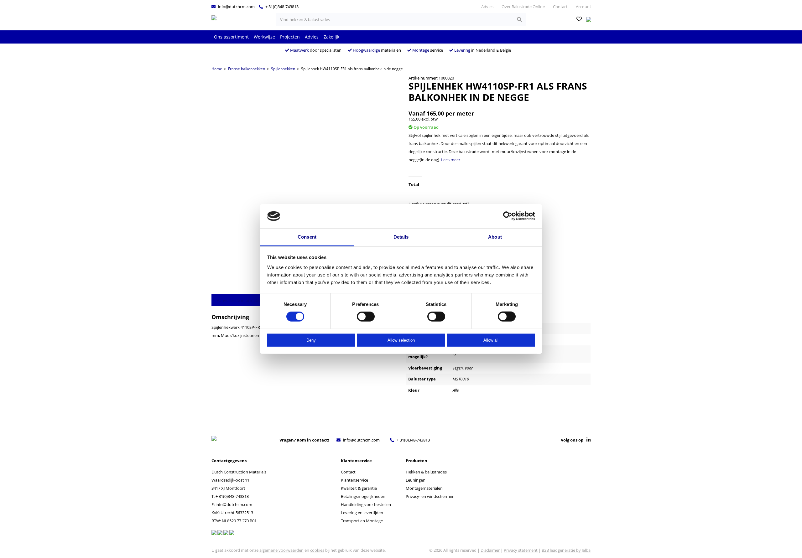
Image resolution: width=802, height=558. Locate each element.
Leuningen (415, 480)
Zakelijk (331, 37)
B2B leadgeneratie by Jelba (566, 550)
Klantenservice (354, 480)
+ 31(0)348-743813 (281, 6)
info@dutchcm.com (236, 6)
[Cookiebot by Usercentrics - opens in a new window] (507, 216)
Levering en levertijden (362, 512)
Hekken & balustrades (426, 472)
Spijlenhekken (283, 68)
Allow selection (401, 340)
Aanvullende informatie (238, 300)
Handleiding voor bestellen (366, 504)
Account (583, 6)
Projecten (290, 37)
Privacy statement (521, 550)
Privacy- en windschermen (430, 496)
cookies (317, 550)
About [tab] (495, 237)
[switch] (366, 317)
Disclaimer (490, 550)
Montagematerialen (424, 488)
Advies (487, 6)
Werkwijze (264, 37)
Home (216, 68)
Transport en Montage (362, 521)
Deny (311, 340)
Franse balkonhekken (246, 68)
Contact (560, 6)
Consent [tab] (307, 237)
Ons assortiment (231, 37)
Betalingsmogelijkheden (363, 496)
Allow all (490, 340)
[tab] (238, 300)
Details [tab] (401, 237)
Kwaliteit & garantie (359, 488)
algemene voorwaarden (281, 550)
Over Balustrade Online (523, 6)
